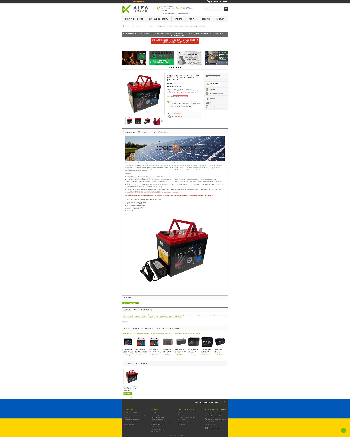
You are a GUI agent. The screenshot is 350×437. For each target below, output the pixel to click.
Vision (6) (157, 315)
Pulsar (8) (197, 315)
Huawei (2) (143, 315)
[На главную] (123, 26)
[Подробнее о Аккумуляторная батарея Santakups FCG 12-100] (168, 342)
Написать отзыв (177, 116)
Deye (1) (171, 316)
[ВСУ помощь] (217, 58)
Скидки (153, 412)
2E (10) (156, 316)
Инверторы (128, 417)
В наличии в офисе (134, 19)
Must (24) (136, 315)
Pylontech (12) (213, 315)
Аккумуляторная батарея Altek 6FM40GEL (193, 351)
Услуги (192, 19)
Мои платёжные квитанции (186, 417)
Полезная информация (158, 429)
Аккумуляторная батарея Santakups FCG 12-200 (180, 351)
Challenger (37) (165, 315)
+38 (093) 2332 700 (221, 419)
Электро (178, 19)
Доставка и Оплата (157, 419)
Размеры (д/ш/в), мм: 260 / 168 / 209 (185, 333)
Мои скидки (181, 424)
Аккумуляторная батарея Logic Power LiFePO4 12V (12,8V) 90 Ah (141, 352)
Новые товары (155, 415)
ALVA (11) (130, 315)
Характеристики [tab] (147, 132)
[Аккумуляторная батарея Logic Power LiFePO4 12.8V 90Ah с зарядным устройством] (129, 121)
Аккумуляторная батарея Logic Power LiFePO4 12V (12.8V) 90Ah (128, 352)
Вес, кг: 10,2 (199, 333)
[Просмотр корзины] (209, 1)
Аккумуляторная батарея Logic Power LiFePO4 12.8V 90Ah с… (131, 388)
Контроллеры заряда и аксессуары (135, 415)
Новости (206, 19)
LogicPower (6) (174, 315)
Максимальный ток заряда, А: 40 (143, 333)
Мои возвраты (182, 415)
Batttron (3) (137, 316)
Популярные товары (157, 417)
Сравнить (212, 89)
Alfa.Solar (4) (150, 315)
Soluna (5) (144, 316)
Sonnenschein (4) (222, 315)
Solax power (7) (163, 316)
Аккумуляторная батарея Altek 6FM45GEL (206, 351)
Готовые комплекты (158, 19)
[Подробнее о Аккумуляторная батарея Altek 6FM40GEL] (194, 342)
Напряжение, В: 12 (127, 333)
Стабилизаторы (129, 424)
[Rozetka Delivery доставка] (134, 58)
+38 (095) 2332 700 (210, 422)
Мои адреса (181, 419)
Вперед (162, 121)
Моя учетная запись (186, 409)
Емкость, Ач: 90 (169, 333)
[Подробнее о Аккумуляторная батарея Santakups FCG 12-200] (181, 342)
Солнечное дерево (130, 422)
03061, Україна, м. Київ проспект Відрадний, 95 (213, 414)
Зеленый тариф (156, 424)
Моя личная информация (186, 422)
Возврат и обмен (156, 427)
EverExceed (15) (189, 315)
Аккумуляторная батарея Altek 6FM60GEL (219, 351)
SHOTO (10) (130, 316)
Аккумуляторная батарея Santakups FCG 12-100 (167, 351)
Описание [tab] (130, 132)
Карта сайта (155, 431)
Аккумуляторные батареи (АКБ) (134, 419)
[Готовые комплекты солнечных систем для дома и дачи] (161, 58)
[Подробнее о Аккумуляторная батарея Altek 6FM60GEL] (221, 342)
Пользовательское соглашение (161, 422)
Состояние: (170, 86)
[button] (187, 8)
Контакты (220, 19)
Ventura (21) (204, 315)
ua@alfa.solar (169, 6)
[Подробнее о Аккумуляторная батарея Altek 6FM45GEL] (207, 342)
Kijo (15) (181, 315)
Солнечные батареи (130, 412)
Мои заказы (181, 412)
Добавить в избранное (216, 93)
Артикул (169, 83)
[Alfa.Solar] (138, 9)
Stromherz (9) (177, 316)
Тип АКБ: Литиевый (158, 333)
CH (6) (124, 316)
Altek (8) (124, 315)
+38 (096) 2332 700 (210, 424)
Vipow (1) (150, 316)
